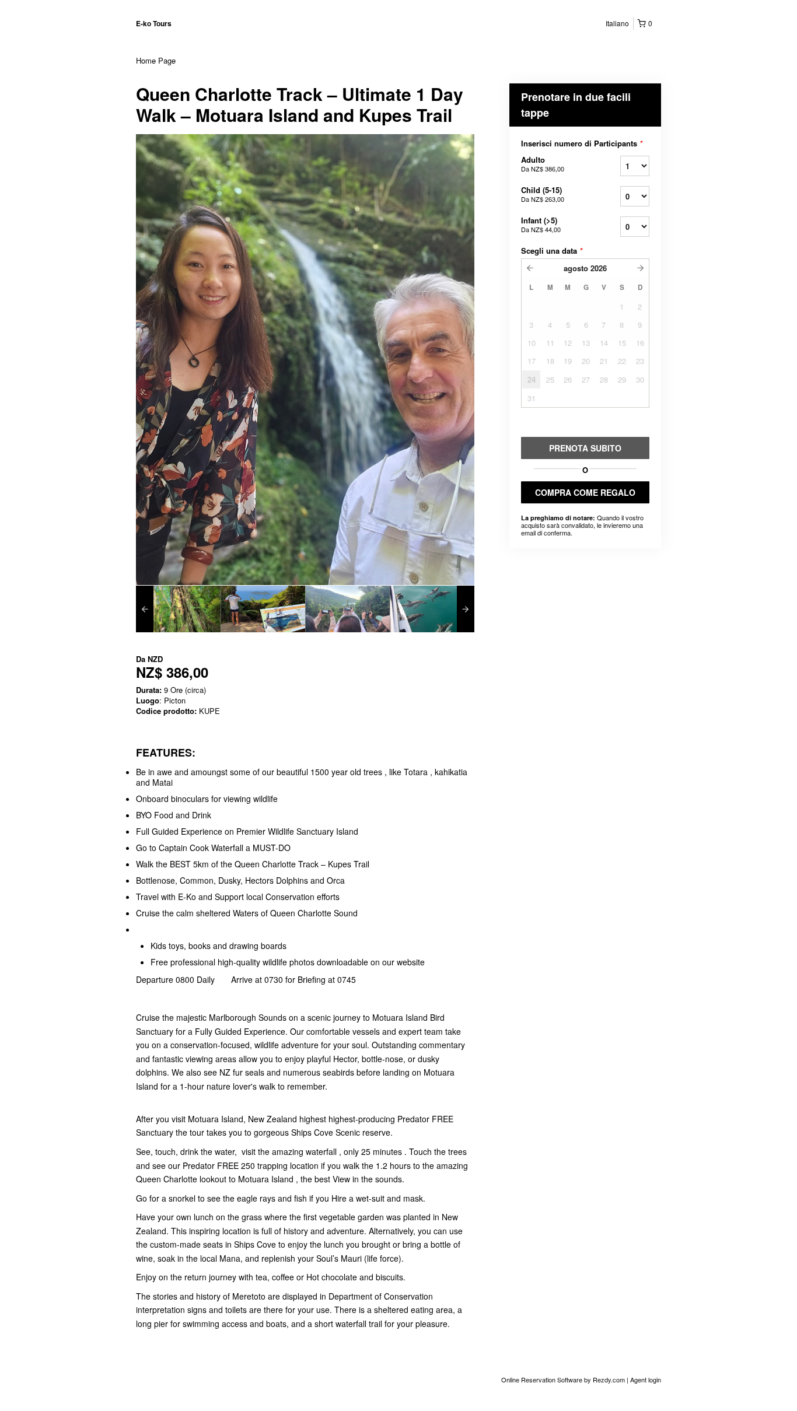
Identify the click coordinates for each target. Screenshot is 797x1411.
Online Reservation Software (541, 1379)
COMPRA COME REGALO (585, 492)
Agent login (645, 1379)
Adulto (542, 163)
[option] (178, 609)
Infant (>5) (541, 224)
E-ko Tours (154, 23)
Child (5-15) (542, 194)
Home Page (156, 60)
